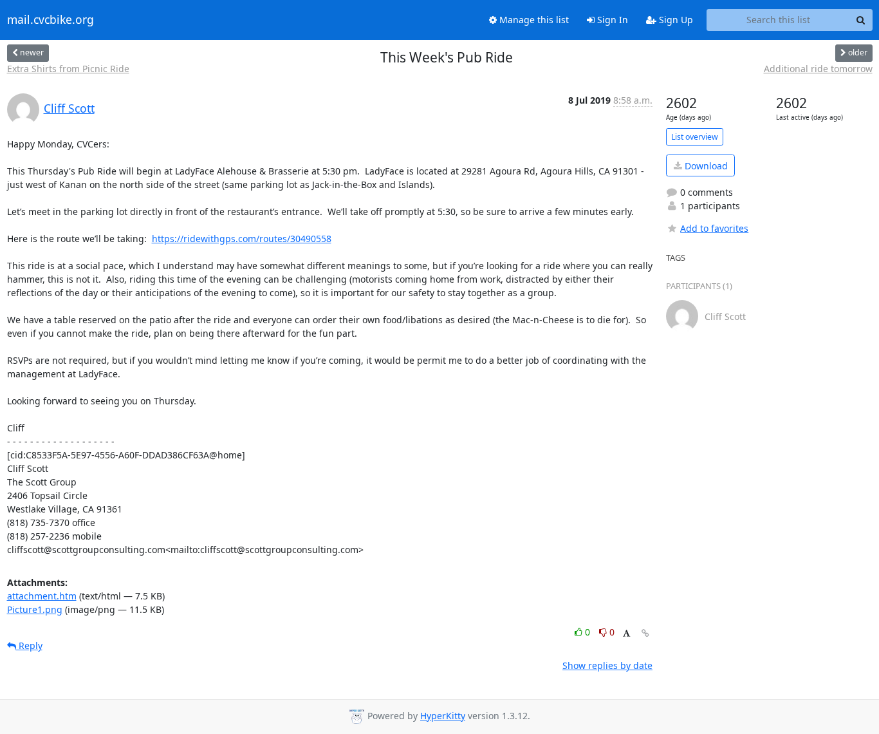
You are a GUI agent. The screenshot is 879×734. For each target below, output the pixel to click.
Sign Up (674, 20)
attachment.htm (42, 596)
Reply (29, 645)
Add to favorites (714, 228)
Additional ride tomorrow (818, 68)
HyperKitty (442, 716)
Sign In (611, 20)
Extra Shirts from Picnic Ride (68, 68)
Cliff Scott (69, 108)
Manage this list (533, 20)
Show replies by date (607, 665)
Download (705, 166)
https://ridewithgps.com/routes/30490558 (241, 238)
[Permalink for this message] (645, 633)
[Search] (861, 20)
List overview (694, 136)
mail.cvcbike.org (50, 20)
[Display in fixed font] (626, 634)
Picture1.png (34, 609)
